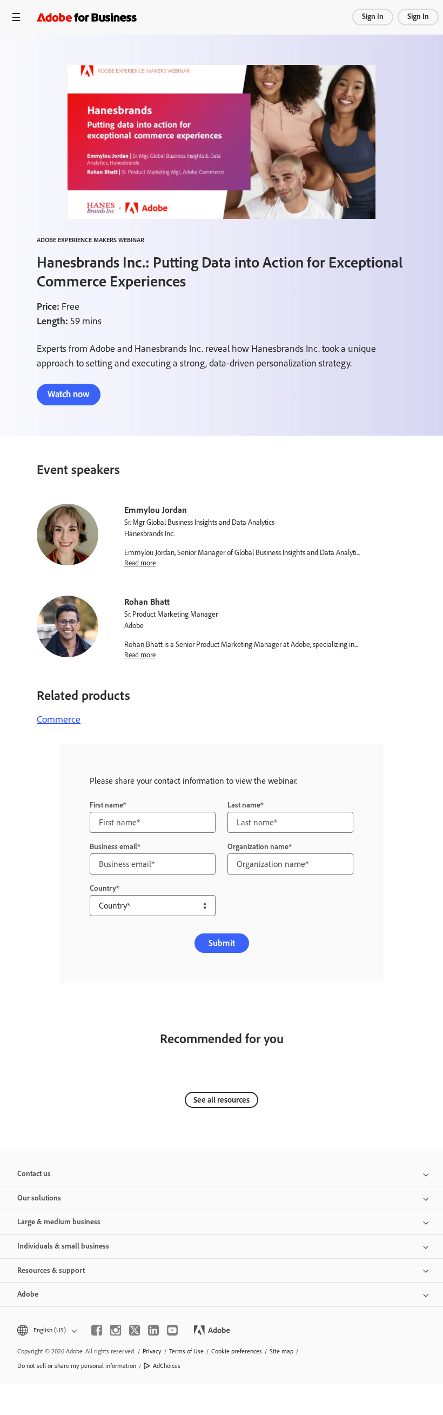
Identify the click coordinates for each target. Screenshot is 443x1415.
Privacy (152, 1351)
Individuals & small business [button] (63, 1246)
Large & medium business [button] (58, 1221)
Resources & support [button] (51, 1270)
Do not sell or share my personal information (76, 1366)
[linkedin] (153, 1330)
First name (106, 805)
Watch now (69, 394)
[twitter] (134, 1330)
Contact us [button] (34, 1173)
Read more (140, 562)
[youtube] (172, 1330)
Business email (113, 846)
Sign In (373, 16)
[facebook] (96, 1330)
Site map (281, 1351)
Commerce (58, 719)
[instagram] (115, 1330)
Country (103, 888)
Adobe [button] (27, 1294)
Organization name (257, 846)
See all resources (221, 1100)
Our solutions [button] (39, 1198)
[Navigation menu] (16, 17)
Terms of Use (186, 1351)
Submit (222, 943)
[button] (46, 1330)
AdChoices (166, 1366)
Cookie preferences (236, 1351)
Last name (243, 805)
